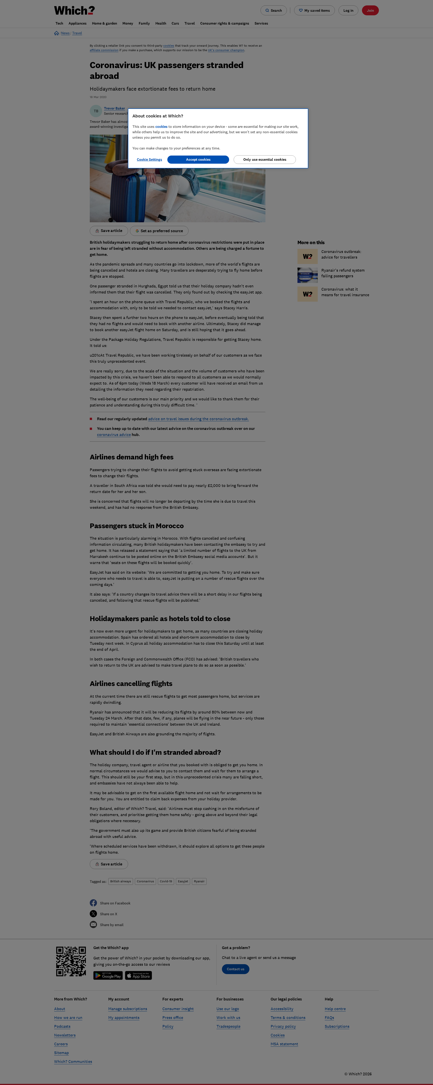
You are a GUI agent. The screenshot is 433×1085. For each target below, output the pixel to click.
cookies (161, 126)
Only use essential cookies (264, 159)
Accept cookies (198, 159)
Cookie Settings (149, 159)
